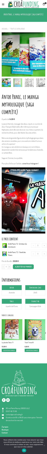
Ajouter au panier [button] (9, 350)
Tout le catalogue (17, 29)
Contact (5, 433)
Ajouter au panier (23, 267)
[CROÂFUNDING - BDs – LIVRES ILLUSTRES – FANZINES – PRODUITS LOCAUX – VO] (23, 4)
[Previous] (5, 54)
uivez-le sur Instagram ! (31, 163)
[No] (44, 446)
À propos (5, 427)
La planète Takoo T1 (7, 342)
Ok (24, 450)
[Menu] (3, 4)
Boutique (5, 430)
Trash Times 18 (29, 342)
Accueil (5, 29)
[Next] (41, 54)
